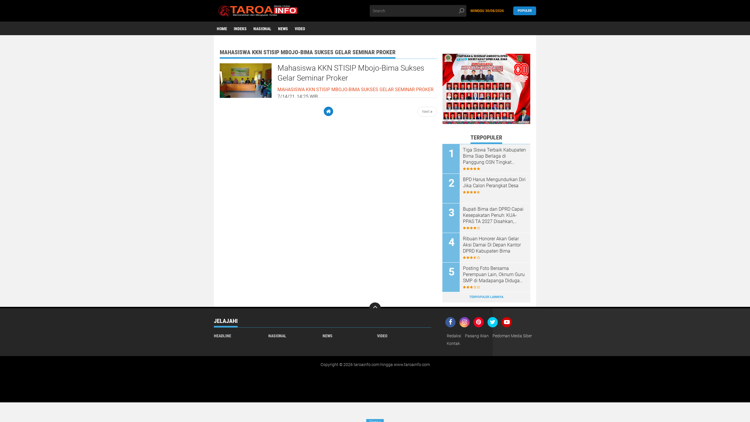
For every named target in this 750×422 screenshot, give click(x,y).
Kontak (453, 343)
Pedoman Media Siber (512, 335)
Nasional (262, 28)
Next (426, 112)
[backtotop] (375, 308)
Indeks (240, 28)
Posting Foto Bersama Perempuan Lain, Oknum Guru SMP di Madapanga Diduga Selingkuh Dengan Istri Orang (494, 275)
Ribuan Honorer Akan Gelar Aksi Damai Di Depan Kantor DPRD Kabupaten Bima (492, 245)
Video (300, 28)
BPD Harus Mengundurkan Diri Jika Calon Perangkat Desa (494, 182)
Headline (222, 335)
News (283, 28)
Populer (525, 11)
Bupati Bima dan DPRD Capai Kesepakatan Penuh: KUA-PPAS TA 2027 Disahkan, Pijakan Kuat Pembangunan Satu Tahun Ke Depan (493, 215)
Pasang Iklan (477, 335)
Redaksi (454, 335)
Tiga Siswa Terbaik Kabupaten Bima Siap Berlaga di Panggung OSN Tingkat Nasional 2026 (494, 156)
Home (222, 28)
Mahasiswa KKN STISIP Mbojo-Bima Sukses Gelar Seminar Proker (350, 73)
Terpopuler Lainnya (486, 297)
